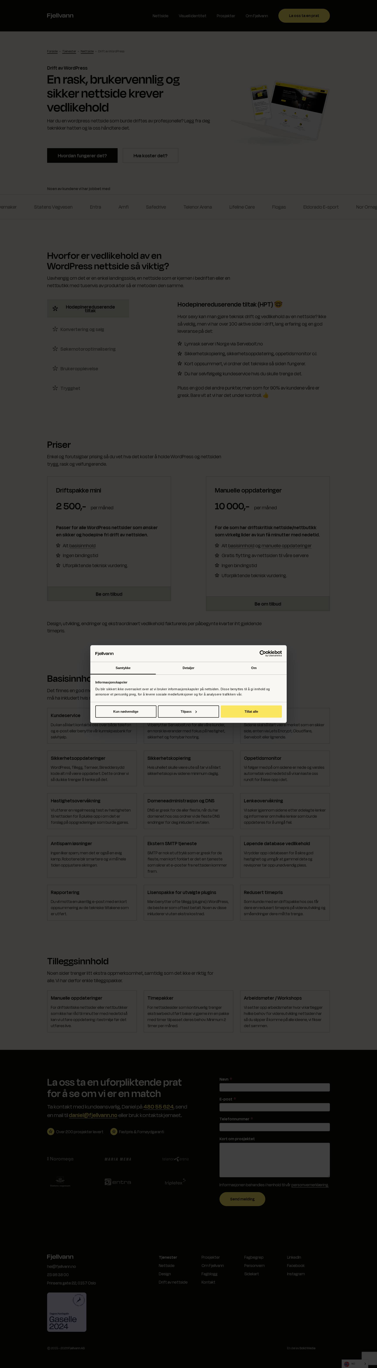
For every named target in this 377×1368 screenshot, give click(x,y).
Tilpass (186, 711)
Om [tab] (254, 668)
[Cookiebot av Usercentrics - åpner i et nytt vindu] (263, 653)
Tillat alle (251, 711)
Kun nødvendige (125, 711)
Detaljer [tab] (189, 668)
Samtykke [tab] (123, 668)
